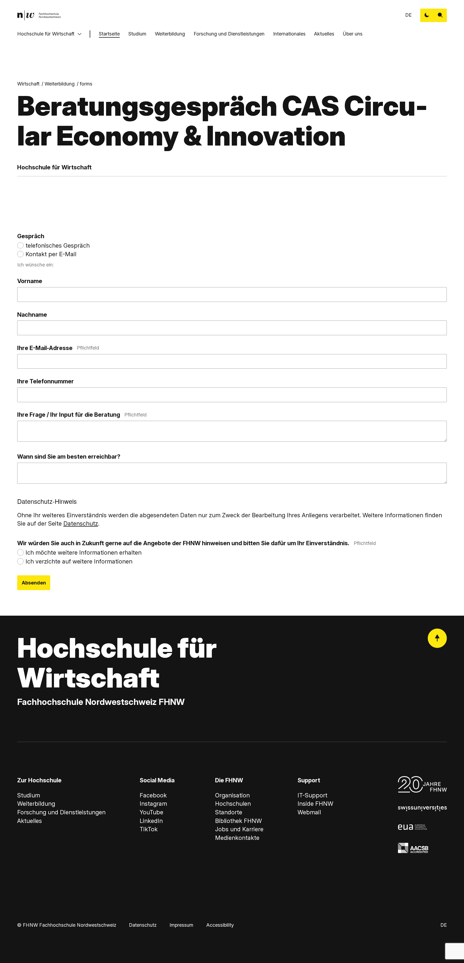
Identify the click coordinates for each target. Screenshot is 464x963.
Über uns (353, 34)
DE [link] (408, 15)
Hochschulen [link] (233, 803)
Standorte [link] (228, 812)
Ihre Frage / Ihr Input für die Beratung (82, 414)
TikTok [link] (149, 829)
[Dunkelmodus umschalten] (427, 15)
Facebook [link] (153, 795)
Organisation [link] (232, 795)
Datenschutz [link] (143, 925)
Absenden (34, 583)
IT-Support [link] (312, 795)
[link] (39, 15)
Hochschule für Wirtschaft (45, 34)
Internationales (289, 34)
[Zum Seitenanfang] (437, 638)
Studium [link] (28, 795)
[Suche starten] (440, 15)
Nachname (32, 314)
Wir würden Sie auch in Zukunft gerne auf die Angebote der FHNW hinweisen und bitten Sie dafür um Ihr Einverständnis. (196, 543)
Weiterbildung (170, 34)
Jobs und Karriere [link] (239, 829)
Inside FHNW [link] (315, 803)
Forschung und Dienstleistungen (229, 34)
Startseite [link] (109, 34)
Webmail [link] (309, 812)
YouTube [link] (151, 812)
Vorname (29, 280)
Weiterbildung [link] (60, 84)
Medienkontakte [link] (237, 837)
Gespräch (30, 236)
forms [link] (86, 84)
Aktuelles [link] (29, 820)
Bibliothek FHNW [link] (238, 820)
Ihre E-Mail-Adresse (58, 347)
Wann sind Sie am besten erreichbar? (68, 456)
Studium (137, 34)
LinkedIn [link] (151, 820)
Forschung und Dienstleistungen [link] (61, 812)
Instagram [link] (153, 803)
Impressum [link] (181, 925)
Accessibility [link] (220, 925)
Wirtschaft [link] (28, 84)
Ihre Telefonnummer (45, 381)
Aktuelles (324, 34)
